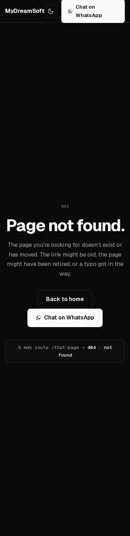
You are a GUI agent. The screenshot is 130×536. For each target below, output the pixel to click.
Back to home (65, 299)
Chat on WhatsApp (69, 317)
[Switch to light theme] (50, 11)
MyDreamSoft (24, 11)
